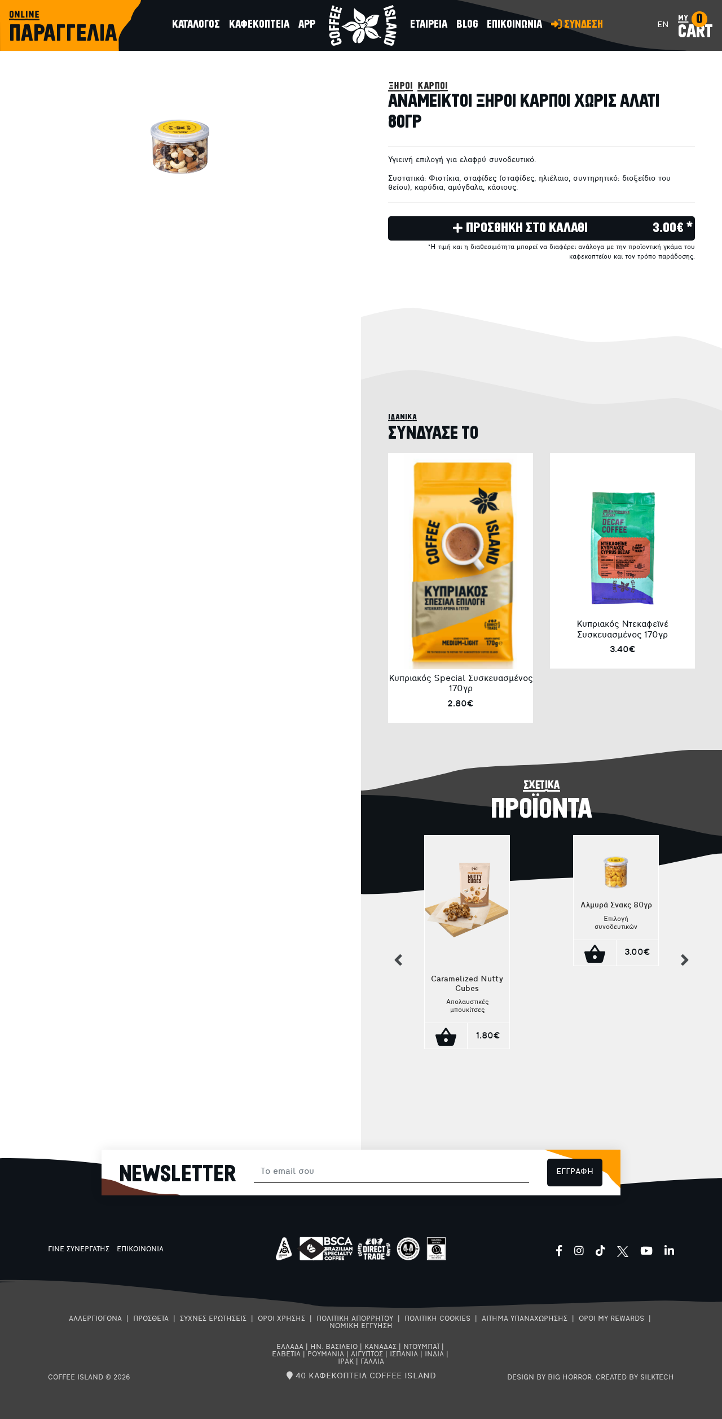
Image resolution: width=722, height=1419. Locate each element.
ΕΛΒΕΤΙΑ (286, 1354)
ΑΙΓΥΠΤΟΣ (367, 1354)
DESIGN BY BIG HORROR (549, 1377)
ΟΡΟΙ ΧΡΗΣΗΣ (281, 1319)
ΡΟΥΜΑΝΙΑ (325, 1354)
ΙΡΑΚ (346, 1362)
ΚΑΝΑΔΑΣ (380, 1347)
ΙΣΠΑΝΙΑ (404, 1354)
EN (663, 25)
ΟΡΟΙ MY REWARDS (611, 1319)
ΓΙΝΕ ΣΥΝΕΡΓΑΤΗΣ (78, 1249)
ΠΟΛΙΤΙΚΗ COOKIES (437, 1319)
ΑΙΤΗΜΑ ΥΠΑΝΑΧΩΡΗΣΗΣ (524, 1319)
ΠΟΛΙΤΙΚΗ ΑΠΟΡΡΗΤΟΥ (354, 1319)
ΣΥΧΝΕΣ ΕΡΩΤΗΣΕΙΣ (213, 1319)
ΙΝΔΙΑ (434, 1354)
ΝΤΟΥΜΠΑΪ (421, 1347)
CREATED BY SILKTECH (635, 1377)
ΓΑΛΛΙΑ (372, 1362)
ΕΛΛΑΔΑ (289, 1347)
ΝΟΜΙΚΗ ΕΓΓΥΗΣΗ (361, 1326)
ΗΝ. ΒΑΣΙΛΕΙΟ (334, 1347)
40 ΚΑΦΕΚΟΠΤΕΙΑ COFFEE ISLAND (364, 1376)
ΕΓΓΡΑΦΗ (574, 1172)
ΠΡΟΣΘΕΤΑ (151, 1319)
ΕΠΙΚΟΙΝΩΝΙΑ (140, 1249)
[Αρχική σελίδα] (363, 25)
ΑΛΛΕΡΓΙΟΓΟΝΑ (95, 1319)
